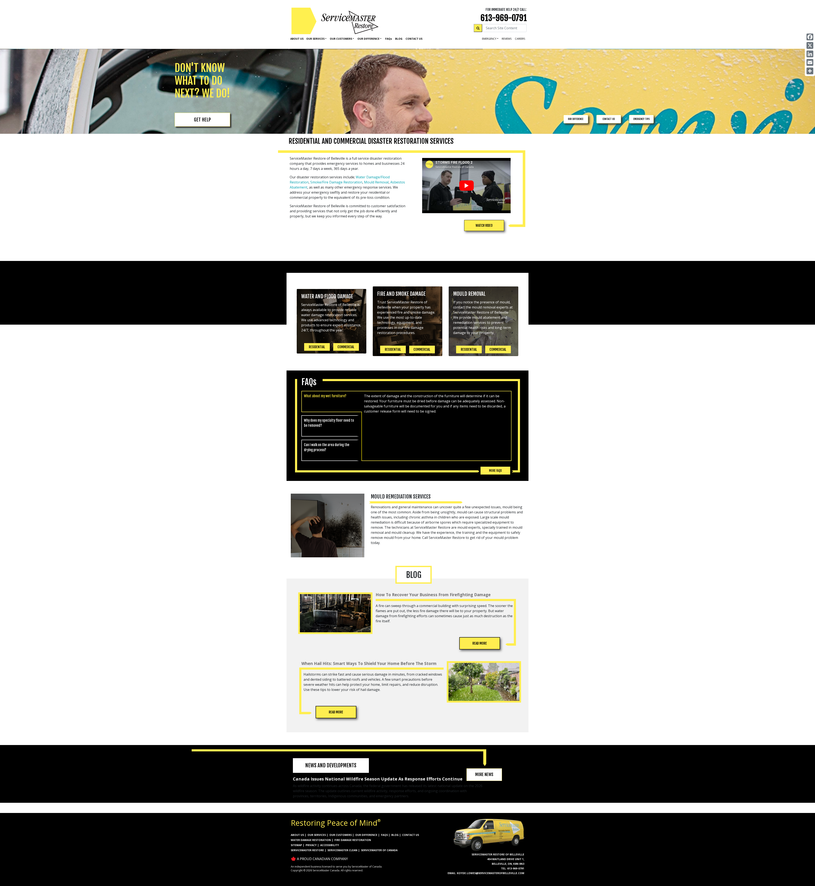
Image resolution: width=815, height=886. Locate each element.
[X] (810, 45)
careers (520, 39)
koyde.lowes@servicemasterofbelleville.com (490, 873)
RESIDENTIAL (317, 347)
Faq (388, 39)
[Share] (810, 71)
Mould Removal (376, 182)
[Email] (810, 62)
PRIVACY (311, 845)
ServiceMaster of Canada (379, 850)
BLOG (395, 835)
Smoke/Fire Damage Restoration (336, 182)
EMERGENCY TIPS (641, 119)
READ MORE (479, 643)
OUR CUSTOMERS (340, 835)
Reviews (506, 39)
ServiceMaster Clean (342, 850)
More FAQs (495, 470)
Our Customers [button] (341, 39)
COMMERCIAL (345, 347)
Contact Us (414, 39)
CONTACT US (609, 119)
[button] (484, 225)
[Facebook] (810, 37)
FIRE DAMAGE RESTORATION (352, 840)
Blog (398, 39)
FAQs (384, 835)
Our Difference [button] (368, 39)
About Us (297, 39)
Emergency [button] (489, 39)
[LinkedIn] (810, 54)
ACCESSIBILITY (329, 845)
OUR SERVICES (317, 835)
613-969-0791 (504, 18)
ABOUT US (297, 835)
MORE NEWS (484, 774)
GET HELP (202, 120)
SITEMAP (296, 845)
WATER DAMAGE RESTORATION (311, 840)
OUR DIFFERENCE (575, 119)
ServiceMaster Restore (307, 850)
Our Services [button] (315, 39)
